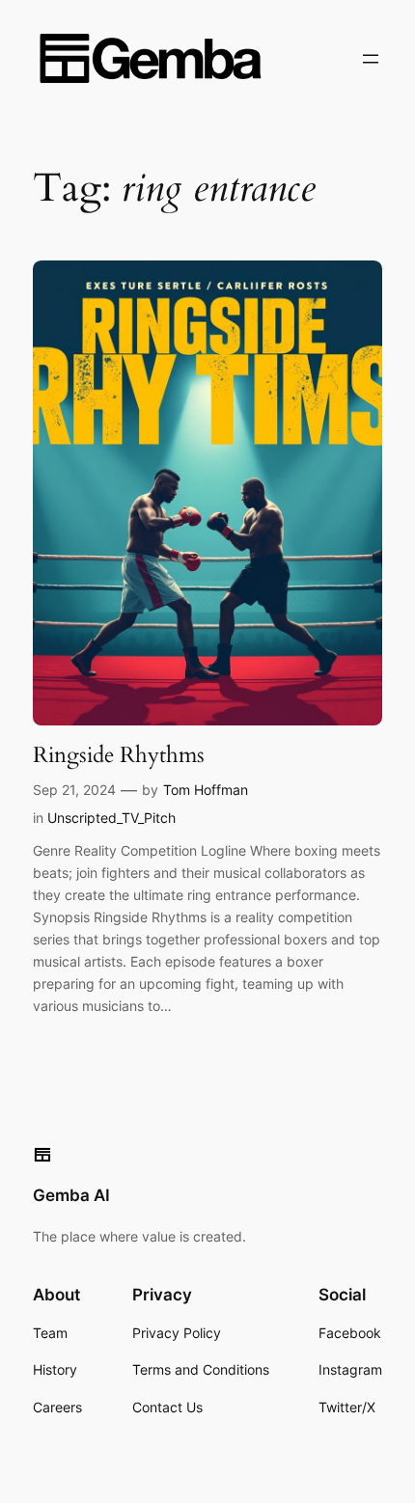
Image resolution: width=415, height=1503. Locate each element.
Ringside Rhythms (119, 755)
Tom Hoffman (205, 789)
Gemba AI (71, 1195)
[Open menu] (370, 58)
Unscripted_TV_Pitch (111, 817)
